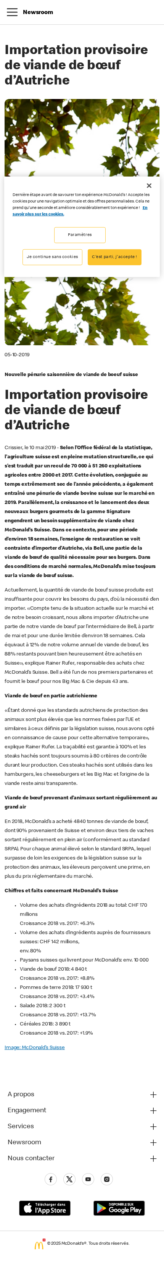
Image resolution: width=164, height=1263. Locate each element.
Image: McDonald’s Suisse (35, 1048)
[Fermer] (149, 185)
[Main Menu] (12, 12)
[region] (82, 226)
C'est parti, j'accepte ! (114, 257)
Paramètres (80, 235)
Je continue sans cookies (52, 257)
